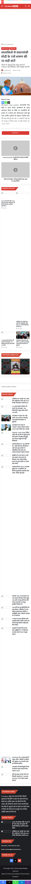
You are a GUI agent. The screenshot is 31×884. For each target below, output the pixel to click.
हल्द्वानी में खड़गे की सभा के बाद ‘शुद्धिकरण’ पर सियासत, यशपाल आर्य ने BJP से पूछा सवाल (20, 631)
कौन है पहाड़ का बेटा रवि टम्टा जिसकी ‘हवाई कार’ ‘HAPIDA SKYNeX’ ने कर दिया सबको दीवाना (20, 777)
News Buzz (10, 44)
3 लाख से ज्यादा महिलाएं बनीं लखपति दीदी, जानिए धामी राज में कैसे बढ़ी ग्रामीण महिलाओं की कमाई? (20, 622)
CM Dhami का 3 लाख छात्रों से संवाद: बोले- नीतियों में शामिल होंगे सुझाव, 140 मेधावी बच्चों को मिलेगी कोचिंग (20, 760)
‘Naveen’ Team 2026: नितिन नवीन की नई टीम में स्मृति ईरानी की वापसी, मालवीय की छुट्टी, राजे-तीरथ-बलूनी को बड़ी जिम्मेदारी (21, 437)
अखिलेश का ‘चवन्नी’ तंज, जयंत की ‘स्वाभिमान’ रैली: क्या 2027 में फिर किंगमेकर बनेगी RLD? (22, 324)
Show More (15, 133)
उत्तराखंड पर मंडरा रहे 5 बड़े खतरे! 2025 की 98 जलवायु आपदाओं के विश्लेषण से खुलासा (22, 342)
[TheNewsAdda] (11, 6)
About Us (4, 874)
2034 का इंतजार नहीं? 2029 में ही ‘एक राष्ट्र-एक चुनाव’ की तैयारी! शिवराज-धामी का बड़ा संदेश (8, 203)
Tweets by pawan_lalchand (8, 387)
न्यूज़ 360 (13, 48)
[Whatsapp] (5, 102)
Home (4, 44)
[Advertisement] (15, 26)
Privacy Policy (25, 874)
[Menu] (2, 7)
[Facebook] (3, 102)
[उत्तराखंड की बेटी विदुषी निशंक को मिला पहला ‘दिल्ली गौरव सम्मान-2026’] (6, 769)
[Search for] (29, 7)
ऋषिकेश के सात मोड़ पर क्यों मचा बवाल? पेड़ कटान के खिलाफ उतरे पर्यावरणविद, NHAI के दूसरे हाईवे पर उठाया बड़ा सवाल (20, 459)
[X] (8, 102)
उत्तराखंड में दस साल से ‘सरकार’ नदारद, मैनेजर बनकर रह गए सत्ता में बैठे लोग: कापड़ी (20, 427)
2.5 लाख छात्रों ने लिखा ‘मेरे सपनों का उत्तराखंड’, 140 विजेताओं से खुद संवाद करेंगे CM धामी (7, 342)
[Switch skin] (26, 7)
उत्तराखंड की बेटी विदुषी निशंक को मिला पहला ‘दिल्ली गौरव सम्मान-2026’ (20, 769)
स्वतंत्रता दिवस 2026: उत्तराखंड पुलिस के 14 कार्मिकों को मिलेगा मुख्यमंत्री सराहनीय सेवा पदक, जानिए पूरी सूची (20, 470)
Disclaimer (15, 877)
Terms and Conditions (14, 874)
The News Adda (7, 70)
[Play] (15, 367)
